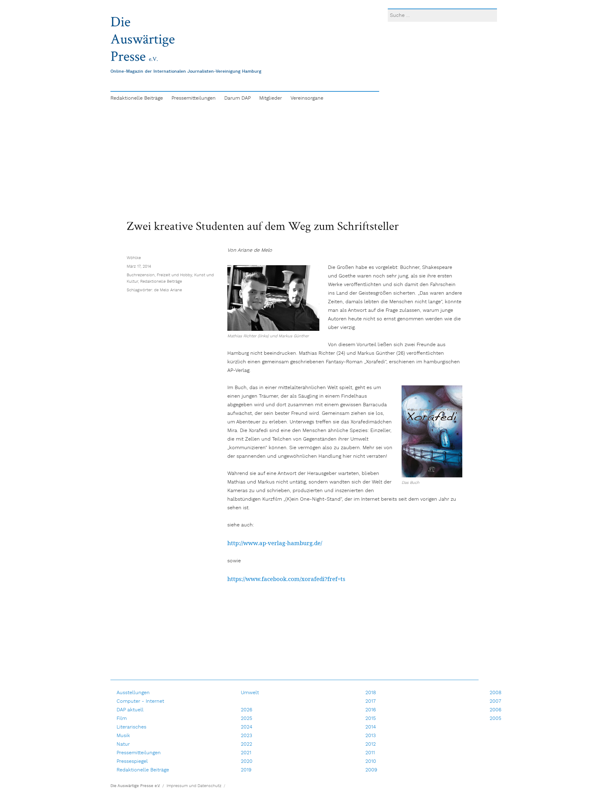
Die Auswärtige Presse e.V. (135, 786)
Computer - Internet (140, 701)
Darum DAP (237, 98)
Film (122, 718)
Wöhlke (134, 258)
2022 (246, 744)
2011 (370, 753)
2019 (246, 770)
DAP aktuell (130, 710)
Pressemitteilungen (193, 98)
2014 (370, 727)
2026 (246, 710)
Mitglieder (270, 98)
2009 (371, 770)
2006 (495, 710)
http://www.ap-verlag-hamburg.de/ (274, 543)
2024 (246, 727)
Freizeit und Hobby (174, 275)
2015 (370, 718)
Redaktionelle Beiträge (136, 98)
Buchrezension (141, 275)
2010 (370, 761)
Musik (123, 735)
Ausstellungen (133, 693)
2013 (370, 735)
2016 (370, 710)
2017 (370, 701)
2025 (246, 718)
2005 (495, 718)
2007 (495, 701)
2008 (496, 693)
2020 (246, 761)
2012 (370, 744)
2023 (246, 735)
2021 (246, 753)
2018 (370, 693)
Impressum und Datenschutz (194, 786)
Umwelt (250, 693)
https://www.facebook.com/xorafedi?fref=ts (286, 579)
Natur (123, 744)
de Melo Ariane (168, 290)
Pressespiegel (132, 761)
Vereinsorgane (307, 98)
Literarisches (131, 727)
